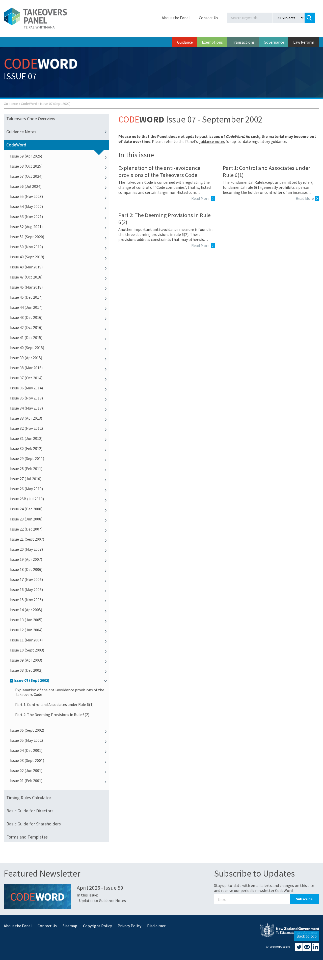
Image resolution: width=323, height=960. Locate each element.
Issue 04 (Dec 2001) (26, 750)
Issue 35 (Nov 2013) (26, 397)
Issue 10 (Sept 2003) (27, 650)
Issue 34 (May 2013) (26, 408)
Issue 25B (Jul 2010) (27, 498)
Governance (274, 42)
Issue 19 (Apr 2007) (26, 559)
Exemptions (212, 42)
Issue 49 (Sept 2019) (27, 256)
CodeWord (29, 103)
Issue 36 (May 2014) (26, 387)
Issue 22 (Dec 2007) (26, 529)
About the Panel (176, 17)
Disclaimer (156, 925)
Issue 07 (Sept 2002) (31, 680)
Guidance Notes (21, 132)
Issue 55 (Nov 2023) (26, 196)
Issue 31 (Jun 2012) (26, 438)
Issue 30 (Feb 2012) (26, 448)
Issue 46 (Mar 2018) (26, 287)
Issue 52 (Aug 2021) (26, 226)
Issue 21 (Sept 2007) (27, 539)
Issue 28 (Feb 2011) (26, 468)
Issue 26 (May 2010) (26, 488)
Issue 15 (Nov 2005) (26, 599)
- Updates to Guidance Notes (101, 900)
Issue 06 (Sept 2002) (27, 730)
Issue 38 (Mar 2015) (26, 367)
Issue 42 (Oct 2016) (26, 327)
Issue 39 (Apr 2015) (26, 357)
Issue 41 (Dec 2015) (26, 337)
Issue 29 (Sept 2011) (27, 458)
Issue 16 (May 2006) (26, 589)
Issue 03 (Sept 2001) (27, 760)
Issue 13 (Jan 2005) (26, 619)
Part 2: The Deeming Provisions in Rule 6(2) (52, 714)
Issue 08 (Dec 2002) (26, 670)
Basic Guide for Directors (29, 811)
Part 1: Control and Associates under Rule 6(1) (54, 704)
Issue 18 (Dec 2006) (26, 569)
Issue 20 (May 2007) (26, 549)
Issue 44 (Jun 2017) (26, 307)
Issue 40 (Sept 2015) (27, 347)
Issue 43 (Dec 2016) (26, 317)
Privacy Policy (129, 925)
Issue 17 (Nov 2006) (26, 579)
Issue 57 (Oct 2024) (26, 176)
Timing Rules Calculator (28, 797)
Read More (200, 198)
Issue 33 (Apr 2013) (26, 418)
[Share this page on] (299, 949)
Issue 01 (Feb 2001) (26, 780)
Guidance (185, 42)
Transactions (243, 42)
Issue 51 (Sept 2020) (27, 236)
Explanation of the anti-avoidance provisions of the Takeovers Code (59, 692)
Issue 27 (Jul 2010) (25, 478)
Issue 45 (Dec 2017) (26, 297)
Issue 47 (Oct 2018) (26, 277)
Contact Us (208, 17)
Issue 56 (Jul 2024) (25, 186)
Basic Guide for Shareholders (33, 824)
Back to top (307, 936)
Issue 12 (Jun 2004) (26, 629)
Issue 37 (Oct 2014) (26, 377)
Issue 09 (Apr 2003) (26, 660)
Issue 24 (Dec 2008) (26, 508)
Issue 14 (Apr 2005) (26, 609)
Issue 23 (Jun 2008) (26, 518)
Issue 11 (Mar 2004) (26, 639)
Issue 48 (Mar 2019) (26, 266)
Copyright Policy (97, 925)
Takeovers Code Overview (30, 118)
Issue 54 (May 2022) (26, 206)
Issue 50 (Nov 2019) (26, 246)
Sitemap (70, 925)
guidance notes (212, 141)
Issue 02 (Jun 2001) (26, 770)
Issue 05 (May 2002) (26, 740)
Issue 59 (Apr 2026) (26, 156)
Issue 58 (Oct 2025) (26, 166)
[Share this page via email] (307, 949)
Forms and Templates (27, 837)
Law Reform (303, 42)
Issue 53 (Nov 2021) (26, 216)
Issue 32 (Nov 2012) (26, 428)
